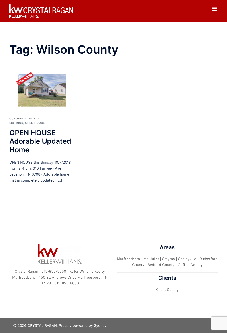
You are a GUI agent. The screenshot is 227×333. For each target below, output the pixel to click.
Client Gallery (167, 289)
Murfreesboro (128, 259)
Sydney (100, 325)
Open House (35, 123)
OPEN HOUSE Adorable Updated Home (40, 141)
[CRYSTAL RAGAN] (41, 11)
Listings (16, 123)
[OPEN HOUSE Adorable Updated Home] (41, 90)
